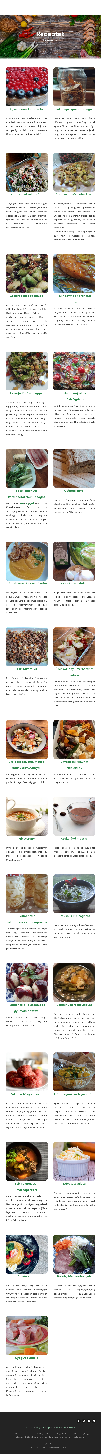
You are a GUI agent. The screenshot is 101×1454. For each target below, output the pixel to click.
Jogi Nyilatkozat (50, 1444)
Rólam (72, 1427)
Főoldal (29, 1427)
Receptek (48, 1427)
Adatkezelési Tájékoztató (59, 1447)
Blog (38, 1427)
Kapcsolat (61, 1427)
